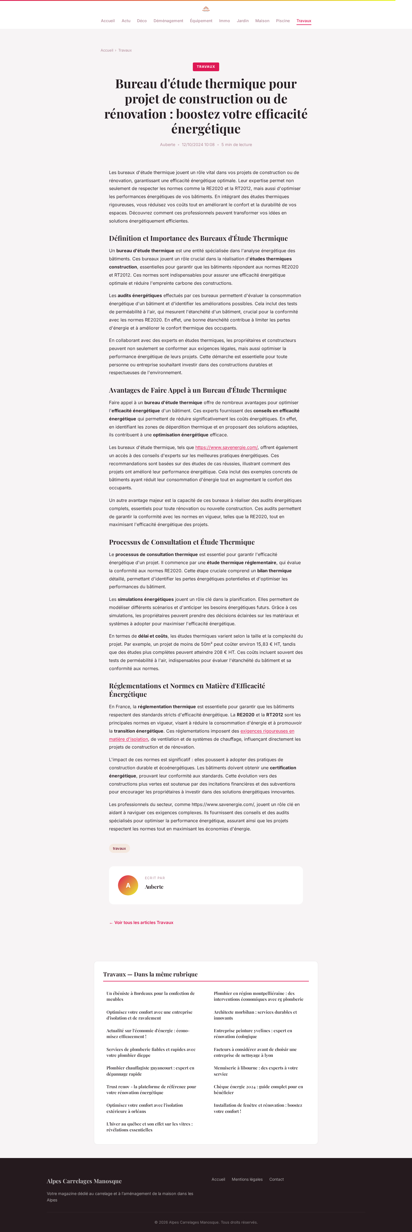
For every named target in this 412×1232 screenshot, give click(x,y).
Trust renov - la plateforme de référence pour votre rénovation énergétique (151, 1089)
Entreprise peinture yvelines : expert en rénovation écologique (253, 1033)
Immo (224, 20)
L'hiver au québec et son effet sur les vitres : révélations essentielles (150, 1127)
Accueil (108, 20)
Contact (276, 1179)
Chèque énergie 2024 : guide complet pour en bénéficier (258, 1089)
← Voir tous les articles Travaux (141, 922)
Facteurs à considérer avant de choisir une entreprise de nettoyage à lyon (255, 1052)
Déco (142, 20)
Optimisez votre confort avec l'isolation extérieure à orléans (145, 1108)
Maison (262, 20)
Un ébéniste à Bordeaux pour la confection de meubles (151, 996)
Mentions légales (247, 1179)
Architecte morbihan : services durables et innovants (255, 1015)
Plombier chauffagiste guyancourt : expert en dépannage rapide (150, 1070)
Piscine (283, 20)
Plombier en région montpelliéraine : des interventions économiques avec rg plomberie (259, 996)
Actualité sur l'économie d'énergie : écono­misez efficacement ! (148, 1033)
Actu (126, 20)
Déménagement (168, 20)
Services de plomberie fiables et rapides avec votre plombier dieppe (151, 1052)
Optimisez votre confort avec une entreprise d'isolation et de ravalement (150, 1015)
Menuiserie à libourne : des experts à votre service (256, 1070)
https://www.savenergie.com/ (226, 447)
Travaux (304, 20)
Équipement (201, 20)
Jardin (243, 20)
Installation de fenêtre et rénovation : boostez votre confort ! (258, 1108)
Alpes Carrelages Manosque (84, 1181)
